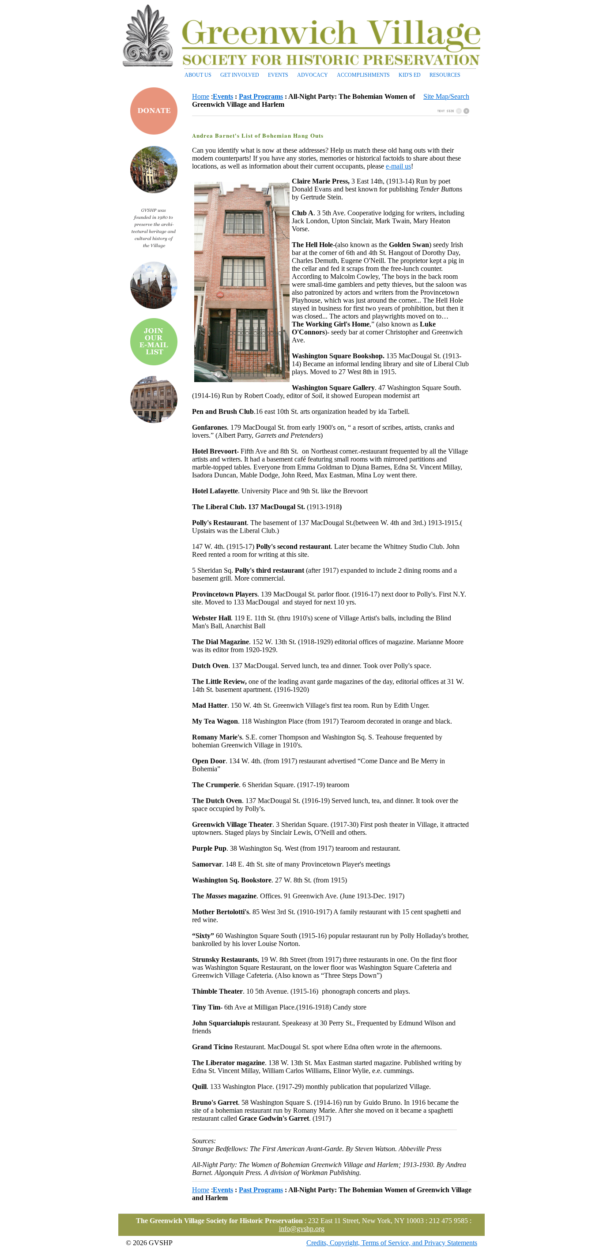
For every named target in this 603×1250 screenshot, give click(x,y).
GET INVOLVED (239, 75)
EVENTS (278, 75)
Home (200, 96)
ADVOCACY (312, 75)
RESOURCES (445, 75)
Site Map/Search (446, 96)
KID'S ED (410, 75)
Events (223, 96)
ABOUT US (198, 75)
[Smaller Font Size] (445, 111)
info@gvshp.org (301, 1228)
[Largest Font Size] (466, 111)
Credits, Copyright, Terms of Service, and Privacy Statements (391, 1242)
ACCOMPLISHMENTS (363, 75)
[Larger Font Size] (459, 111)
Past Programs (261, 96)
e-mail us (398, 166)
